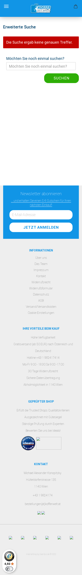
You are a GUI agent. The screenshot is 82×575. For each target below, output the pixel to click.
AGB (41, 300)
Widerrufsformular (41, 288)
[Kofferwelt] (41, 8)
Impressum (41, 270)
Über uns (41, 257)
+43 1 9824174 (43, 495)
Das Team (41, 264)
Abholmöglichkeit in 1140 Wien (43, 384)
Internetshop (31, 554)
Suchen (62, 78)
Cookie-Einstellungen (41, 312)
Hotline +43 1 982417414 (43, 357)
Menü (6, 6)
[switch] (9, 569)
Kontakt (41, 276)
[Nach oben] (70, 569)
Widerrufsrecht (41, 282)
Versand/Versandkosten (41, 306)
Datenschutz (41, 294)
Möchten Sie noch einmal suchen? (35, 58)
